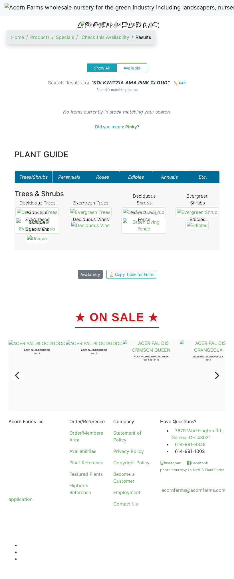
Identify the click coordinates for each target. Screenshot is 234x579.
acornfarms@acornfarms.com (193, 490)
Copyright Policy (131, 462)
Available (132, 67)
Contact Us (125, 504)
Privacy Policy (128, 451)
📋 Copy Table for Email (131, 274)
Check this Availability (105, 37)
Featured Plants (86, 474)
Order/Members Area (86, 436)
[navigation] (81, 39)
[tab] (34, 177)
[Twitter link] (21, 545)
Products (40, 37)
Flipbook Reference (80, 489)
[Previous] (17, 375)
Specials (65, 37)
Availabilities (82, 451)
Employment (126, 492)
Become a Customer (124, 477)
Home (17, 37)
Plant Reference (86, 462)
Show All (102, 67)
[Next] (216, 375)
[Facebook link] (21, 552)
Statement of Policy (127, 436)
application (21, 499)
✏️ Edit (180, 83)
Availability (90, 274)
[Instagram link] (21, 559)
